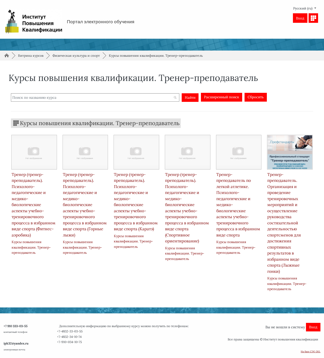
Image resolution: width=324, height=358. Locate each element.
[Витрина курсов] (313, 18)
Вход (300, 18)
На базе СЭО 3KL (310, 351)
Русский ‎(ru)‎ (303, 8)
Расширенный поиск (221, 97)
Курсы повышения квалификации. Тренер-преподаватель (156, 55)
